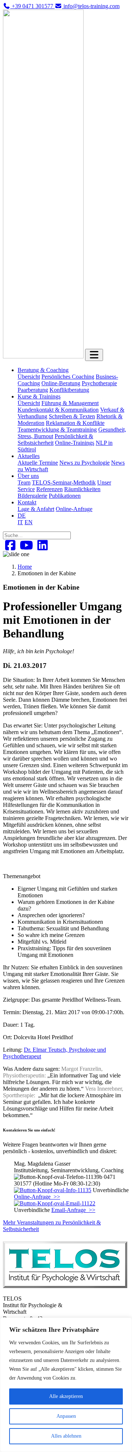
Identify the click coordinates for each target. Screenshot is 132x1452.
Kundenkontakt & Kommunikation (58, 410)
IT (20, 522)
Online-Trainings (74, 443)
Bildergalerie (32, 496)
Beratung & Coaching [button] (43, 370)
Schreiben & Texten (72, 416)
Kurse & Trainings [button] (39, 396)
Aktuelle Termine (38, 462)
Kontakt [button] (27, 502)
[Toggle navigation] (94, 355)
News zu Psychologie (84, 462)
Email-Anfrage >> (73, 1210)
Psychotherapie (99, 383)
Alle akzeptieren (66, 1396)
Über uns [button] (28, 476)
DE (22, 515)
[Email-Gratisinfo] (54, 1203)
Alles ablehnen (66, 1436)
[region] (66, 1384)
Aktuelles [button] (29, 456)
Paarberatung (33, 390)
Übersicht (29, 376)
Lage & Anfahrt (36, 509)
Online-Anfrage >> (37, 1197)
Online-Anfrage (74, 509)
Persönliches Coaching (67, 376)
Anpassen (66, 1416)
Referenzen (49, 489)
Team (24, 482)
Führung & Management (70, 403)
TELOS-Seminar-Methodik (64, 482)
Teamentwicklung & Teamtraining (57, 429)
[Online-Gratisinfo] (52, 1190)
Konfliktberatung (69, 390)
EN (29, 522)
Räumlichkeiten (82, 489)
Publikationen (65, 496)
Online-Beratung (60, 383)
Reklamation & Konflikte (75, 423)
